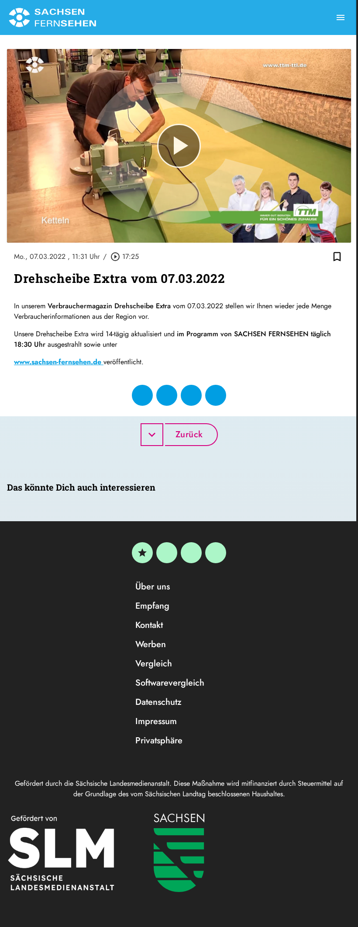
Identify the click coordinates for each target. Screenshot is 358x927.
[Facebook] (166, 552)
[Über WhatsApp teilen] (191, 395)
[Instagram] (191, 552)
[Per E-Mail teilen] (215, 395)
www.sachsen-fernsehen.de (58, 362)
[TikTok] (215, 552)
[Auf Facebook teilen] (142, 395)
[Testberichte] (142, 552)
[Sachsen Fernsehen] (52, 17)
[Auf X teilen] (166, 395)
